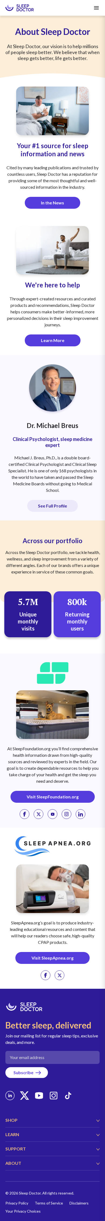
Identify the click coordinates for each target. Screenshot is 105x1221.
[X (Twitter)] (24, 1095)
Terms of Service (49, 1203)
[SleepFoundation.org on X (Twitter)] (38, 814)
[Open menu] (96, 8)
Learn (12, 1134)
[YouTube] (39, 1095)
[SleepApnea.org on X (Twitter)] (59, 975)
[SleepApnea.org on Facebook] (45, 975)
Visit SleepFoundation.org (53, 796)
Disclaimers (79, 1203)
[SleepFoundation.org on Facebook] (24, 814)
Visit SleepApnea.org (53, 957)
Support (15, 1148)
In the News (52, 202)
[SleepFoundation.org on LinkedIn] (80, 814)
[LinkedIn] (10, 1095)
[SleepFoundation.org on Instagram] (66, 814)
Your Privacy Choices (23, 1211)
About (13, 1163)
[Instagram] (53, 1095)
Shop (11, 1120)
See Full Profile (52, 505)
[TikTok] (68, 1095)
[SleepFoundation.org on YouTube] (52, 814)
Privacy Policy (16, 1203)
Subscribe (23, 1072)
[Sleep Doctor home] (19, 7)
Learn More (52, 340)
